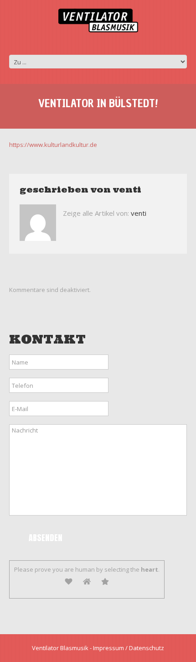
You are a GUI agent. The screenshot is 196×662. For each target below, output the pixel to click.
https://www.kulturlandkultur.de (53, 145)
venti (127, 189)
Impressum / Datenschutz (128, 648)
